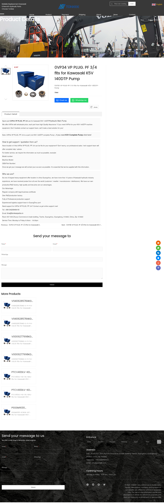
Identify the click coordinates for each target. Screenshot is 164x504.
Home (142, 20)
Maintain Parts (159, 20)
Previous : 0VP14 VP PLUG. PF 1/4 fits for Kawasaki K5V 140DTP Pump (21, 225)
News (147, 442)
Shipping (124, 442)
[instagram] (99, 485)
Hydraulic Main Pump (57, 121)
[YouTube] (93, 485)
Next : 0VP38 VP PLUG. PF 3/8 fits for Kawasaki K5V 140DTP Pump (82, 225)
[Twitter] (104, 485)
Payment (112, 442)
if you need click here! (73, 135)
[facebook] (88, 485)
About (136, 442)
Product (150, 20)
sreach (132, 4)
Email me (63, 100)
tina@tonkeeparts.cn (15, 213)
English (159, 4)
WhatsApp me (81, 100)
